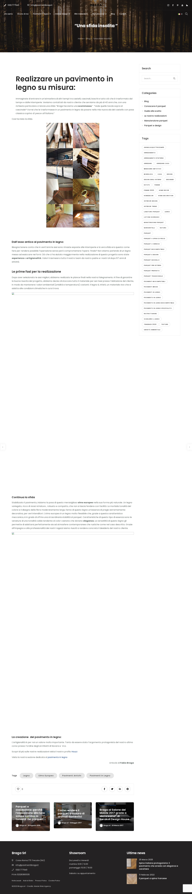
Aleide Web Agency (42, 886)
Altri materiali (80, 14)
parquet (147, 233)
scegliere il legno (151, 319)
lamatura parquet (152, 212)
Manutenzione (98, 14)
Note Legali (16, 880)
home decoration (165, 196)
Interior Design (61, 14)
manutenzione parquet (154, 222)
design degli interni (152, 180)
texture (164, 324)
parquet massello (151, 260)
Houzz (74, 751)
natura (163, 228)
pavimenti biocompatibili (154, 281)
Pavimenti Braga (151, 287)
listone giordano (151, 217)
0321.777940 (13, 5)
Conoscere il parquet (155, 106)
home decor (164, 190)
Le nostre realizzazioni (155, 115)
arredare (148, 163)
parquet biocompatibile (154, 249)
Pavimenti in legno (41, 14)
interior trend (150, 206)
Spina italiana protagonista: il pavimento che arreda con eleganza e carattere (158, 866)
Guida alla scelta (152, 111)
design (170, 174)
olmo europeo (46, 775)
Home (81, 38)
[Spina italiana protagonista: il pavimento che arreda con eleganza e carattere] (132, 863)
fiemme (157, 185)
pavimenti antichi (71, 775)
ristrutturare (150, 314)
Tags (14, 775)
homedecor (148, 196)
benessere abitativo (152, 169)
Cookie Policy (54, 880)
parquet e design (151, 255)
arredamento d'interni (154, 158)
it (181, 14)
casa (160, 174)
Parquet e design (108, 805)
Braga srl (23, 825)
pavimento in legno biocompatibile (159, 303)
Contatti (122, 14)
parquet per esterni (152, 265)
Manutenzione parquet (156, 120)
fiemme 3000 (149, 190)
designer (170, 180)
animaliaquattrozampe (154, 147)
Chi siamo (8, 14)
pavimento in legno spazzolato (158, 308)
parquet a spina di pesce (154, 239)
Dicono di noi (22, 14)
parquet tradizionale (153, 276)
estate (147, 185)
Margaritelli (149, 228)
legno (26, 775)
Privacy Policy (41, 880)
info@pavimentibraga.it (41, 5)
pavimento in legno (58, 757)
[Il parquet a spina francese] (132, 878)
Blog (113, 14)
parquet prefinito (151, 271)
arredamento (149, 153)
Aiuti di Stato (28, 880)
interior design (151, 201)
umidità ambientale (152, 330)
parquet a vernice (152, 244)
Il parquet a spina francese (153, 878)
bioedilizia (148, 174)
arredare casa (163, 163)
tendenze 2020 (150, 324)
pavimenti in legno (100, 775)
